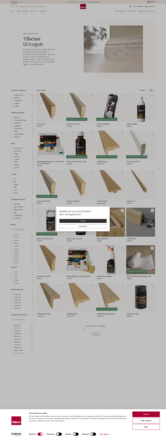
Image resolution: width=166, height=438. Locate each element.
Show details (104, 434)
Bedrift (83, 221)
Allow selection (146, 420)
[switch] (59, 434)
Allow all (146, 414)
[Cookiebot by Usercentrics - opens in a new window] (16, 434)
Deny (146, 427)
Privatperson (83, 226)
